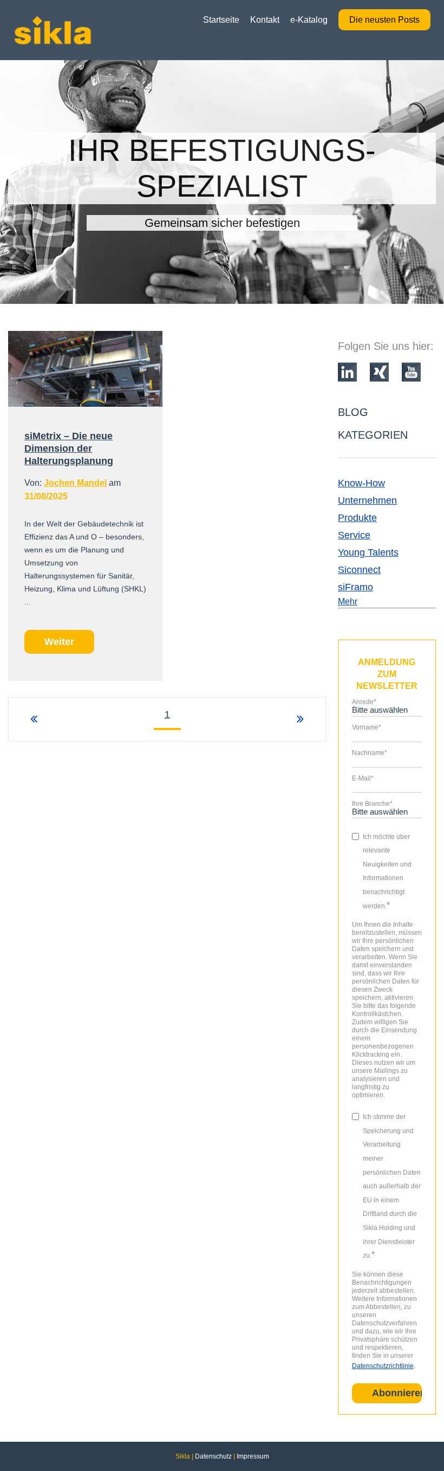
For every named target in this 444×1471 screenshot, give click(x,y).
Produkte (357, 517)
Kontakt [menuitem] (264, 19)
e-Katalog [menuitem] (309, 19)
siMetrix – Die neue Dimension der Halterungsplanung (68, 448)
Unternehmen (367, 500)
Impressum (253, 1456)
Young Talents (368, 552)
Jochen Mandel (75, 482)
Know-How (361, 483)
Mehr (347, 601)
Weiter (59, 641)
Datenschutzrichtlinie (383, 1366)
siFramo (355, 587)
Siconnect (359, 569)
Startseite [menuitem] (221, 19)
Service (354, 535)
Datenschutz (213, 1456)
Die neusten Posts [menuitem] (384, 19)
